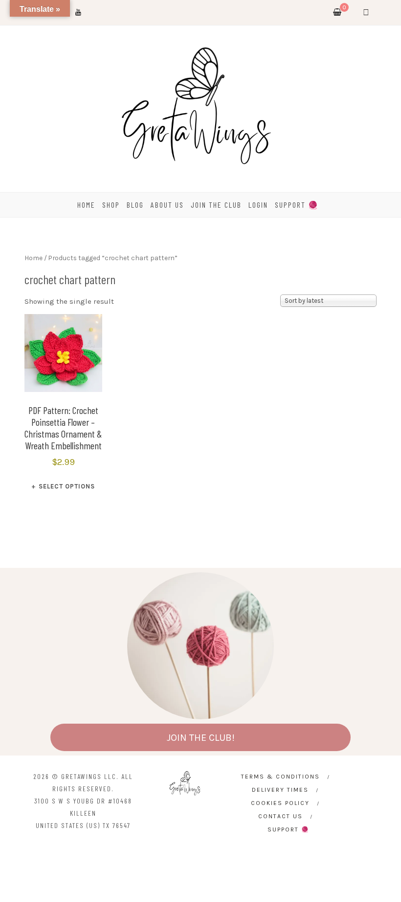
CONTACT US (280, 816)
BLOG (135, 204)
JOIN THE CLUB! (201, 737)
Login (258, 204)
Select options (67, 486)
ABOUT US (167, 204)
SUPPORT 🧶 (297, 204)
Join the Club (216, 204)
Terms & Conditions (280, 776)
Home (33, 258)
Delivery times (280, 789)
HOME (86, 204)
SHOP (111, 204)
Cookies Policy (280, 803)
